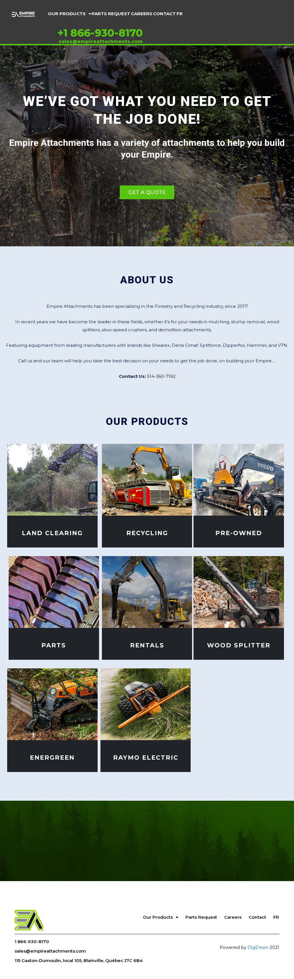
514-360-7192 (161, 376)
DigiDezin (257, 947)
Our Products (67, 13)
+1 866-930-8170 (100, 32)
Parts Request (111, 13)
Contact (164, 13)
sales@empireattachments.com (101, 41)
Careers (141, 13)
